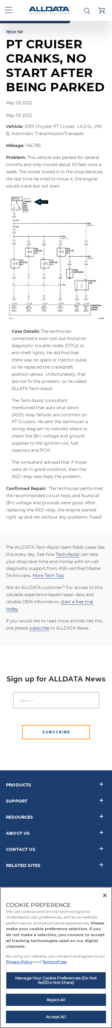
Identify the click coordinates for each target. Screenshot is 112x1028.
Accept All (56, 1016)
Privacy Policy (19, 961)
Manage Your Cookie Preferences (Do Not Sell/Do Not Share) (56, 980)
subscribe (39, 628)
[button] (8, 10)
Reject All (56, 999)
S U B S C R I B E (56, 732)
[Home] (49, 10)
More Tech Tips (48, 575)
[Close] (104, 895)
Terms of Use (54, 961)
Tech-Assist (67, 554)
